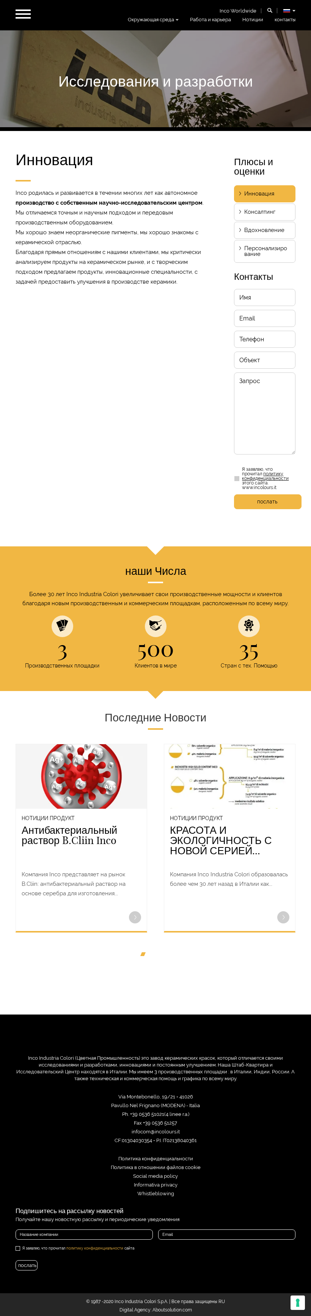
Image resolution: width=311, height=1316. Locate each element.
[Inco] (155, 1041)
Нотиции (252, 19)
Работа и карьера (210, 19)
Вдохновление (264, 230)
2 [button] (152, 956)
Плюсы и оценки (253, 166)
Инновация (259, 193)
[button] (135, 918)
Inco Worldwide (238, 11)
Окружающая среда (151, 19)
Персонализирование (265, 251)
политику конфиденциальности (265, 476)
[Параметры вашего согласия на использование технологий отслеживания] (298, 1302)
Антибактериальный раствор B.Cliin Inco (69, 835)
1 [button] (145, 956)
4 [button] (165, 956)
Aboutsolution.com (172, 1310)
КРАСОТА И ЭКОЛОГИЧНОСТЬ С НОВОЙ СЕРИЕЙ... (221, 840)
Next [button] (301, 843)
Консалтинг (259, 211)
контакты (285, 19)
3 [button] (158, 956)
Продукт (62, 818)
